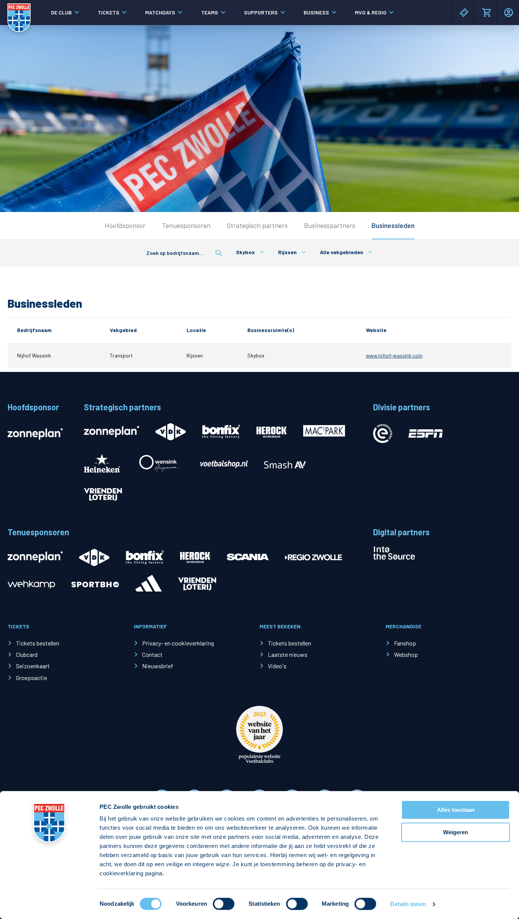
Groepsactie (31, 677)
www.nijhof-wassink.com (394, 355)
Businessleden (393, 225)
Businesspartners (329, 225)
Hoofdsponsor (125, 225)
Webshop (406, 654)
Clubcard (27, 654)
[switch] (223, 904)
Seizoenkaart (33, 665)
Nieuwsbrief (157, 665)
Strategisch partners (257, 225)
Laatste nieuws (287, 654)
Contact (152, 654)
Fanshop (405, 643)
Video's (277, 665)
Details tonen (408, 904)
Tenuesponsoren (186, 225)
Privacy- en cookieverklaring (178, 643)
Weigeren (455, 832)
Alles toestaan (456, 810)
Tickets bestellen (37, 643)
